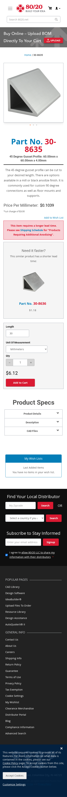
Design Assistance (16, 618)
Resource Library (15, 611)
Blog (8, 721)
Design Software (15, 593)
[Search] (56, 19)
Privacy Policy (13, 683)
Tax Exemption (14, 689)
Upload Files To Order (18, 605)
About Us (10, 645)
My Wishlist (12, 702)
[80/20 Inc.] (31, 8)
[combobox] (33, 19)
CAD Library (12, 587)
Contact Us (11, 639)
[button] (30, 125)
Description (32, 422)
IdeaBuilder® (13, 599)
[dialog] (33, 770)
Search (45, 505)
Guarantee (11, 671)
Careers (10, 652)
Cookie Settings (14, 695)
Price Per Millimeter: (21, 205)
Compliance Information (19, 727)
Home (27, 55)
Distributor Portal (15, 714)
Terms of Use (13, 677)
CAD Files (32, 431)
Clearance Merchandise (19, 708)
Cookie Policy (10, 763)
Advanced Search (15, 733)
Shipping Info (13, 658)
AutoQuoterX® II (15, 624)
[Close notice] (61, 748)
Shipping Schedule (31, 230)
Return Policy (13, 664)
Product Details (32, 413)
